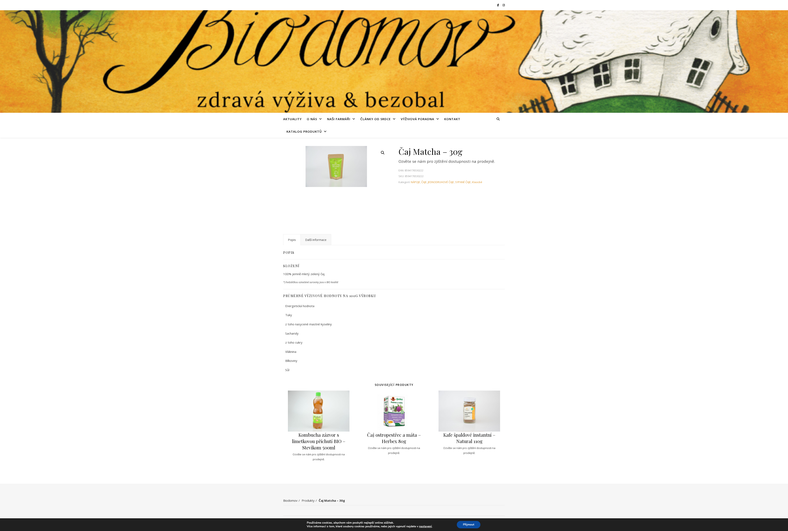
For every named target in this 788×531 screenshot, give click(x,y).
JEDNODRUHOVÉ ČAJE (441, 182)
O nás (312, 119)
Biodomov (290, 500)
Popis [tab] (292, 240)
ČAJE (424, 182)
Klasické (477, 182)
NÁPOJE (415, 182)
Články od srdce (375, 119)
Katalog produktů (304, 131)
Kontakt (452, 119)
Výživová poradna (417, 119)
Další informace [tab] (315, 240)
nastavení (425, 526)
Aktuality (292, 119)
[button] (382, 152)
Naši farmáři (338, 119)
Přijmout (468, 524)
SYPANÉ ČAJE (463, 182)
